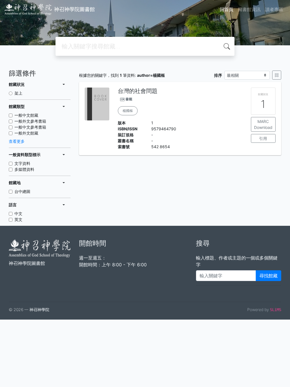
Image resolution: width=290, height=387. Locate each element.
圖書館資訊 (249, 9)
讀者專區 (274, 9)
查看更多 (17, 141)
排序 (218, 75)
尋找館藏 (268, 275)
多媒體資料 (24, 169)
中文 (18, 213)
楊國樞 (128, 111)
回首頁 (226, 9)
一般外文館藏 (26, 133)
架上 (18, 93)
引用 (263, 138)
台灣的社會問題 (137, 91)
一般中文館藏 (26, 115)
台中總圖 (22, 191)
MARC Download (263, 124)
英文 (18, 219)
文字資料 (22, 163)
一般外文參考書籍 (30, 121)
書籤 (128, 99)
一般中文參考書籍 (30, 127)
